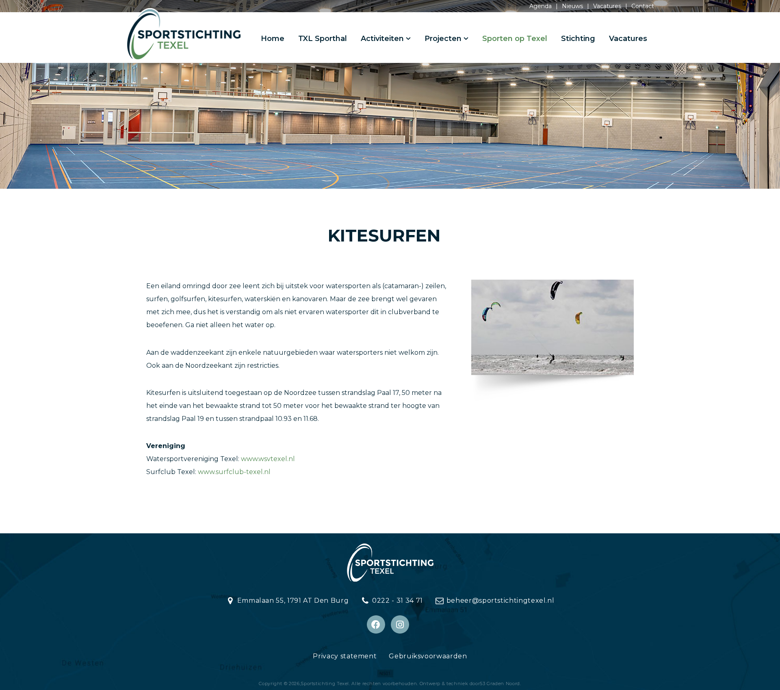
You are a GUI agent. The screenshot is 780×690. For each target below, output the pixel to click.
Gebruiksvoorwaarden (428, 656)
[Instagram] (400, 624)
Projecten (443, 38)
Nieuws (572, 6)
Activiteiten (382, 38)
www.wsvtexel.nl (268, 459)
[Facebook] (376, 624)
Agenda (540, 6)
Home (272, 38)
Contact (642, 6)
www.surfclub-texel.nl (234, 472)
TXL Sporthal (322, 38)
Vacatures (607, 6)
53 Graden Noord (500, 683)
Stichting (578, 38)
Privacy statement (345, 656)
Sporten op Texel (514, 38)
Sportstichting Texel (325, 683)
